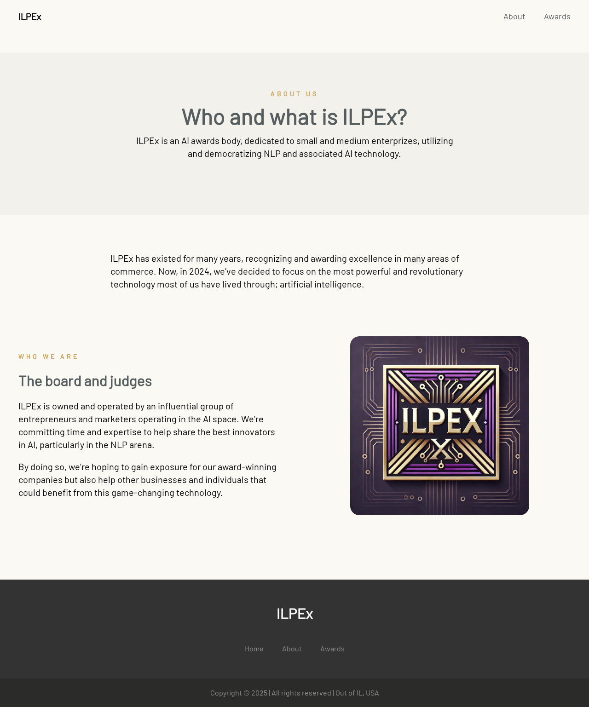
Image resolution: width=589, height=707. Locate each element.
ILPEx (29, 16)
